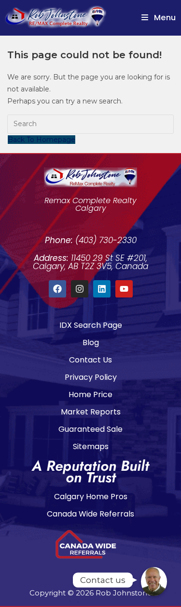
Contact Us (90, 359)
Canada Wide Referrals (90, 513)
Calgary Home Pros (90, 496)
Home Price (90, 394)
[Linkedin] (102, 288)
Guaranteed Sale (90, 429)
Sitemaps (91, 446)
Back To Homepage (41, 139)
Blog (91, 342)
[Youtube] (124, 288)
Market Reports (91, 411)
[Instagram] (79, 288)
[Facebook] (57, 288)
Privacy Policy (91, 377)
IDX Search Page (90, 325)
